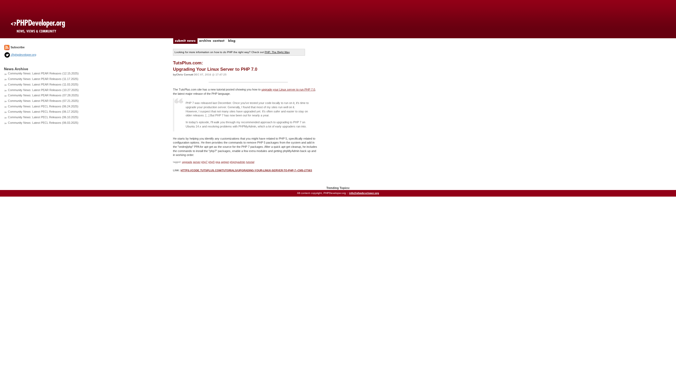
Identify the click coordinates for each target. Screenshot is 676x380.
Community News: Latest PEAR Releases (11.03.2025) (43, 84)
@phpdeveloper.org (23, 54)
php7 (204, 161)
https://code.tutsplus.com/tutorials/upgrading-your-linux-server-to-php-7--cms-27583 (246, 170)
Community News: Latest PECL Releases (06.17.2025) (43, 111)
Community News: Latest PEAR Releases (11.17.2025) (43, 78)
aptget (225, 161)
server (196, 161)
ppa (217, 161)
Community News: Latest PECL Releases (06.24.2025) (43, 106)
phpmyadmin (237, 161)
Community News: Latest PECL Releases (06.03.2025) (43, 122)
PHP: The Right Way (277, 52)
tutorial (250, 161)
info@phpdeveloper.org (364, 193)
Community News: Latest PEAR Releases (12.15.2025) (43, 73)
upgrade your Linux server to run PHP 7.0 (288, 89)
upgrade (187, 161)
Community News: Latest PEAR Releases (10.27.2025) (43, 90)
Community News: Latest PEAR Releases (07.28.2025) (43, 95)
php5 (211, 161)
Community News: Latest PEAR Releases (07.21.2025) (43, 100)
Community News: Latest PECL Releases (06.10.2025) (43, 117)
